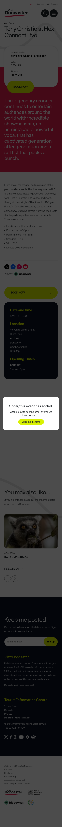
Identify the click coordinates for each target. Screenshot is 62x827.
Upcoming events (31, 421)
